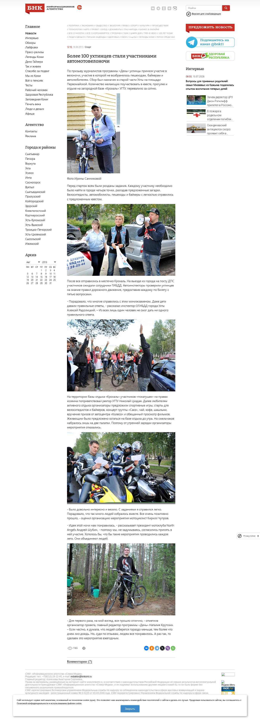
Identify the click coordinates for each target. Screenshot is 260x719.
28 (37, 283)
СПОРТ (134, 26)
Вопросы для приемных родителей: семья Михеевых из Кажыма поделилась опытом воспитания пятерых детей (210, 84)
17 (50, 276)
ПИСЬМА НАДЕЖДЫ (96, 37)
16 (46, 276)
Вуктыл (29, 187)
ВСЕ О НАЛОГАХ (76, 33)
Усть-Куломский (35, 220)
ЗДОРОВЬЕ (113, 37)
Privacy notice (249, 536)
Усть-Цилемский (35, 234)
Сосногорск (32, 182)
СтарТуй (133, 37)
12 (28, 276)
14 (37, 276)
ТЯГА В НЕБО (150, 33)
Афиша (29, 113)
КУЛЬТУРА (145, 26)
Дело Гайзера (34, 61)
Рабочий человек (36, 90)
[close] (258, 536)
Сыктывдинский (35, 192)
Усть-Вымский (34, 225)
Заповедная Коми (36, 99)
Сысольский (33, 239)
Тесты (28, 85)
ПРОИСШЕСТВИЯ (160, 26)
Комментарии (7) (79, 661)
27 (32, 283)
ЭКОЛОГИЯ (114, 26)
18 (54, 276)
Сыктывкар (32, 154)
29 (41, 283)
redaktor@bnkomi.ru (81, 676)
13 (32, 276)
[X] (162, 648)
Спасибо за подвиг (37, 71)
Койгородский (34, 201)
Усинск (29, 173)
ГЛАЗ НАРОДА (130, 29)
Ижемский (32, 244)
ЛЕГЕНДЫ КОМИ (146, 37)
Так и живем (33, 66)
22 (41, 279)
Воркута (30, 163)
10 (50, 273)
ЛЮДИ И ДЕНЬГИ (77, 37)
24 (50, 279)
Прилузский (32, 196)
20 (32, 279)
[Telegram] (157, 648)
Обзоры (30, 43)
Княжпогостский (35, 211)
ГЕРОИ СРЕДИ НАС (166, 37)
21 (37, 279)
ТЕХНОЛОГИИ (75, 29)
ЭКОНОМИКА (87, 26)
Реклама (30, 136)
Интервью (31, 38)
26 (27, 283)
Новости (30, 33)
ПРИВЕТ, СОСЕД (99, 29)
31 (50, 283)
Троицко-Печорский (38, 229)
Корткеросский (35, 215)
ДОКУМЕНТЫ (115, 29)
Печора (30, 159)
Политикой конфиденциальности (32, 703)
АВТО (86, 29)
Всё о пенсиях (34, 80)
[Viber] (167, 648)
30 (46, 283)
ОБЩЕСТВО (101, 26)
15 (41, 276)
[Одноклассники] (151, 648)
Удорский (31, 206)
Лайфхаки (31, 47)
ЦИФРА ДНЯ (136, 33)
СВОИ (124, 37)
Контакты (31, 131)
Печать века (33, 104)
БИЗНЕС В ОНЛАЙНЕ (149, 29)
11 (54, 273)
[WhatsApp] (173, 648)
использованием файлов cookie (66, 703)
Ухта (28, 168)
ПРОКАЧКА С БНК (120, 33)
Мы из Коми (33, 76)
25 (54, 279)
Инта (28, 177)
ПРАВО (125, 26)
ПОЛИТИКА (74, 26)
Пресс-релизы (34, 52)
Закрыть (130, 708)
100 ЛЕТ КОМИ (166, 33)
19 (28, 279)
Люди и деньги (34, 109)
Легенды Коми (34, 57)
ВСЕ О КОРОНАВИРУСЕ (98, 33)
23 (46, 279)
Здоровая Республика (39, 94)
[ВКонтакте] (146, 648)
